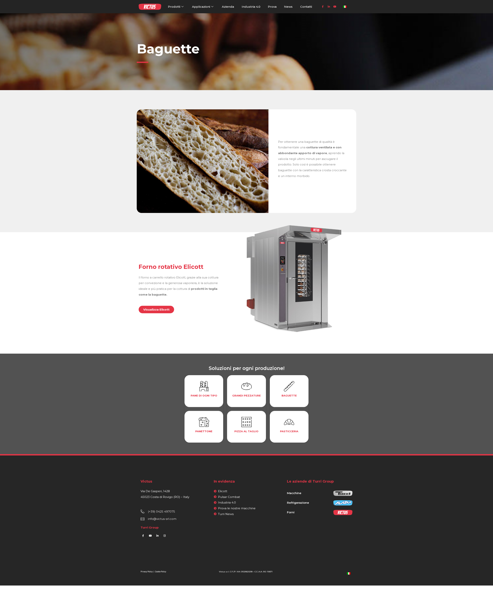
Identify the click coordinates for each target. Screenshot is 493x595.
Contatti (306, 6)
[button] (156, 309)
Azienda (228, 6)
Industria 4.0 (251, 6)
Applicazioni (201, 6)
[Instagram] (164, 535)
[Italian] (348, 573)
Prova (272, 6)
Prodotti (174, 6)
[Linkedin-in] (328, 6)
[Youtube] (334, 6)
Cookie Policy (160, 572)
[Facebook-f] (322, 6)
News (288, 6)
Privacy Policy (147, 572)
